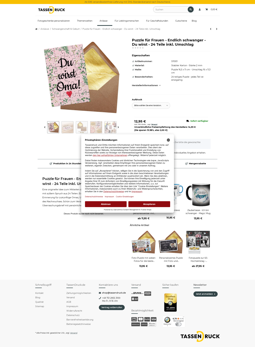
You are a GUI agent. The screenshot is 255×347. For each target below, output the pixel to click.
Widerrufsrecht (74, 310)
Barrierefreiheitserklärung (79, 319)
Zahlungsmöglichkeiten (78, 293)
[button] (199, 9)
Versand (154, 124)
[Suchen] (191, 9)
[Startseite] (36, 29)
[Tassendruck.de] (51, 10)
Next (118, 127)
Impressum (72, 306)
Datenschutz (73, 315)
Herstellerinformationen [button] (145, 85)
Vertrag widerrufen (111, 307)
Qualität (39, 302)
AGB (68, 302)
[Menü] (183, 317)
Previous (44, 127)
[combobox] (151, 105)
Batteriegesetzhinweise (78, 324)
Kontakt (39, 293)
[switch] (178, 324)
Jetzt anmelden (204, 294)
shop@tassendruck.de (114, 292)
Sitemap (39, 306)
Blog (37, 297)
